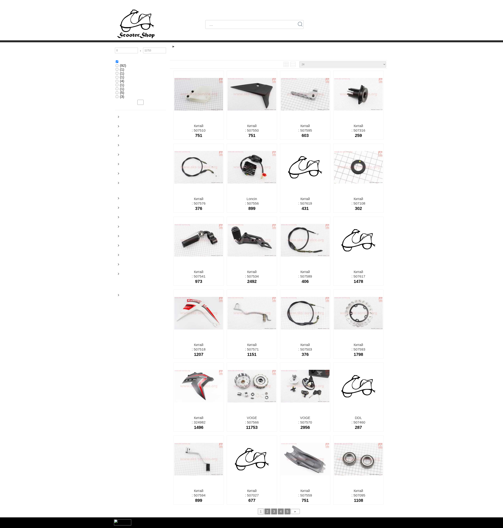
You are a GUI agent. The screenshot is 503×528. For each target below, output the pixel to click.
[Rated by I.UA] (122, 524)
